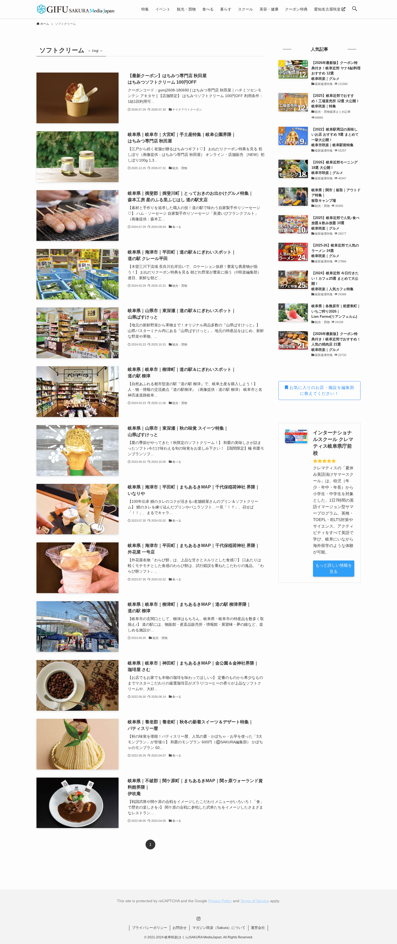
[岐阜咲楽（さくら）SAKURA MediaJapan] (75, 9)
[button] (355, 9)
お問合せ (180, 928)
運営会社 (258, 928)
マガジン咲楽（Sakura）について (218, 928)
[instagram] (198, 918)
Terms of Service (254, 901)
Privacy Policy (220, 901)
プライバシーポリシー (149, 928)
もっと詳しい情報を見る (333, 568)
